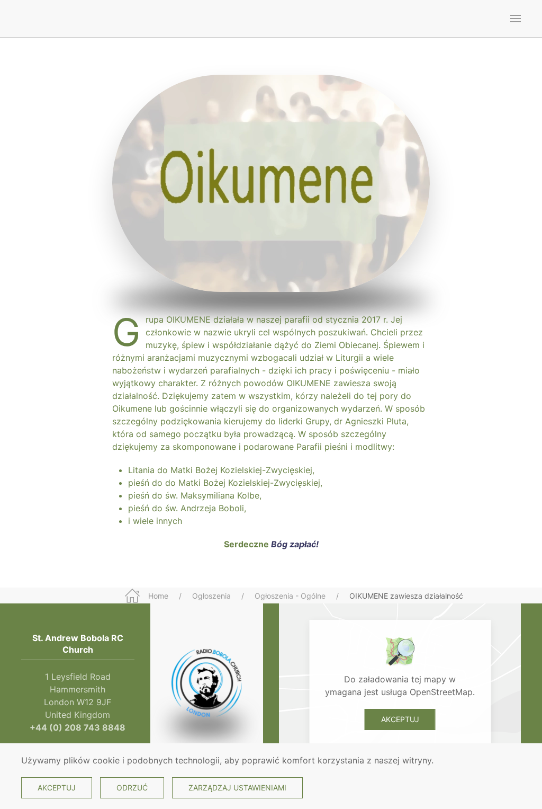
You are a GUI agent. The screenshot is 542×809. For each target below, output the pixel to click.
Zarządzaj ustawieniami (237, 787)
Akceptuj (400, 719)
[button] (515, 18)
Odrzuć (132, 787)
